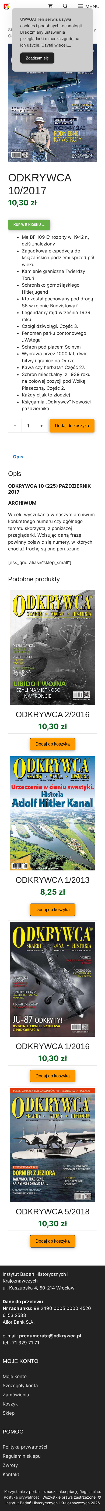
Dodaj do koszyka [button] (53, 744)
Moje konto (15, 1376)
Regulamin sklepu (22, 1456)
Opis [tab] (18, 456)
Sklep (9, 1413)
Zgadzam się (37, 58)
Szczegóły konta (20, 1385)
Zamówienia (16, 1394)
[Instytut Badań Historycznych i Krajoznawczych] (6, 6)
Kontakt (11, 1474)
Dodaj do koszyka (72, 425)
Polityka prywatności (25, 1447)
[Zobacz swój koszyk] (50, 6)
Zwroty (10, 1465)
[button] (65, 6)
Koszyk (10, 1404)
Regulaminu (89, 1491)
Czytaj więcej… (55, 45)
